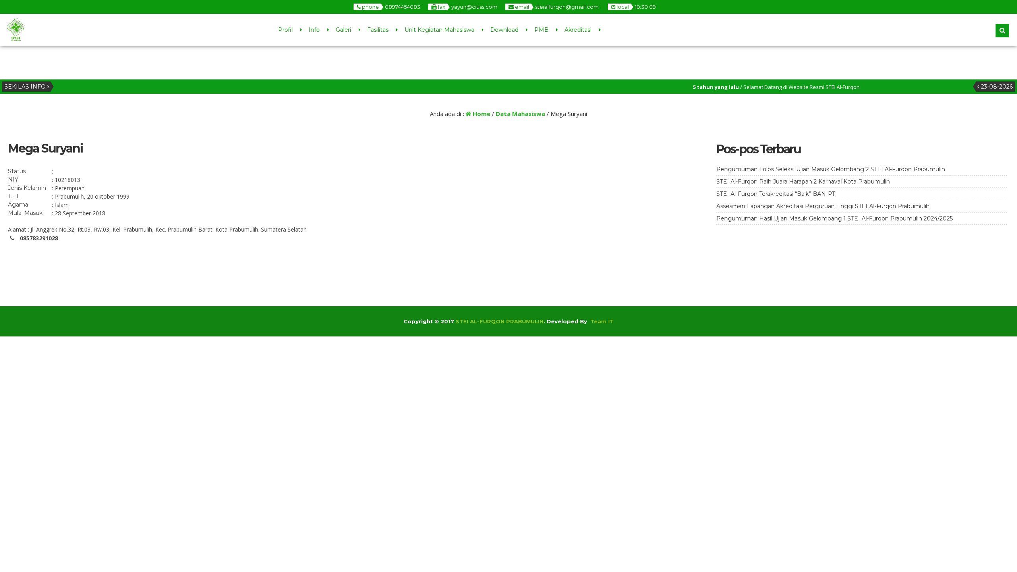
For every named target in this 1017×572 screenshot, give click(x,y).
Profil (285, 29)
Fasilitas (378, 29)
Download (504, 29)
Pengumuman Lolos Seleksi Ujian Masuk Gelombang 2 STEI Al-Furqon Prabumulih (830, 169)
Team (598, 321)
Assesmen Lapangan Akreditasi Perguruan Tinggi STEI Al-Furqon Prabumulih (823, 206)
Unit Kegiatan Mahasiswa (439, 29)
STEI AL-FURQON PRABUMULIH (499, 321)
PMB (541, 29)
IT (611, 321)
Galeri (343, 29)
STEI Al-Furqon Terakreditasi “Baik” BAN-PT (775, 193)
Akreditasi (578, 29)
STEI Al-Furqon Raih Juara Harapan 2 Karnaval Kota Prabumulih (803, 181)
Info (314, 29)
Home (480, 114)
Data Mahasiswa (520, 114)
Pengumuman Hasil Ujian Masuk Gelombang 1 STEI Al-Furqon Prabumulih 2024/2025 (834, 218)
